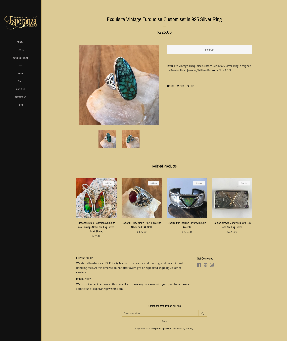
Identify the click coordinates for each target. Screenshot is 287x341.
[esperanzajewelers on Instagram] (212, 265)
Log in (21, 50)
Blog (20, 104)
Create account (20, 58)
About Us (20, 89)
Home (20, 73)
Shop (20, 81)
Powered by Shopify (183, 328)
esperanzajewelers (162, 328)
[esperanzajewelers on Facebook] (199, 265)
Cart (22, 42)
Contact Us (20, 97)
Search (164, 321)
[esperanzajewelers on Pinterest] (205, 265)
